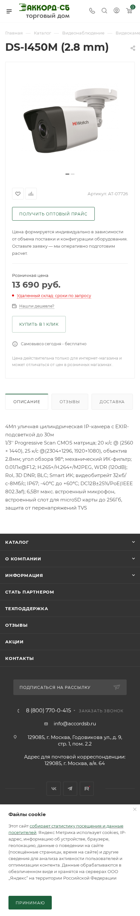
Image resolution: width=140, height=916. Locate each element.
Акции (14, 641)
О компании (23, 558)
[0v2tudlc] (70, 120)
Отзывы (70, 401)
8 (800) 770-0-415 (48, 710)
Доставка (112, 401)
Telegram (70, 789)
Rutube (87, 789)
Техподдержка (26, 608)
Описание (26, 401)
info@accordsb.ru (75, 723)
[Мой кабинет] (116, 11)
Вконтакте (54, 789)
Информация (24, 575)
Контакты (19, 658)
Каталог (17, 542)
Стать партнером (29, 592)
